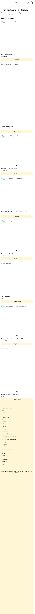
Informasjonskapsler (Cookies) (9, 436)
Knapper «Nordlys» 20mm (8, 253)
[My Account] (28, 3)
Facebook (4, 442)
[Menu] (3, 3)
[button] (31, 3)
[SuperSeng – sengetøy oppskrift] (17, 370)
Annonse (4, 420)
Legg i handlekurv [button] (17, 131)
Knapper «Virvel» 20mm (8, 54)
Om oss (4, 429)
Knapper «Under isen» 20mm (9, 168)
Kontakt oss (4, 431)
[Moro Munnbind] (17, 278)
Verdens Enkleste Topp (7, 126)
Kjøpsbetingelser (6, 433)
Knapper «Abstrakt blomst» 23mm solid (12, 338)
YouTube (4, 446)
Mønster (4, 410)
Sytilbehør (4, 414)
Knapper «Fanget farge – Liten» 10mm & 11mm (14, 211)
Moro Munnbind (5, 296)
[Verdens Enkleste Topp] (17, 93)
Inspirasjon (4, 421)
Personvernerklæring (7, 434)
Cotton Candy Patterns (7, 408)
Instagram (4, 444)
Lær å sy (4, 423)
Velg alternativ (17, 59)
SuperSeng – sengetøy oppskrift (9, 394)
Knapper (4, 412)
